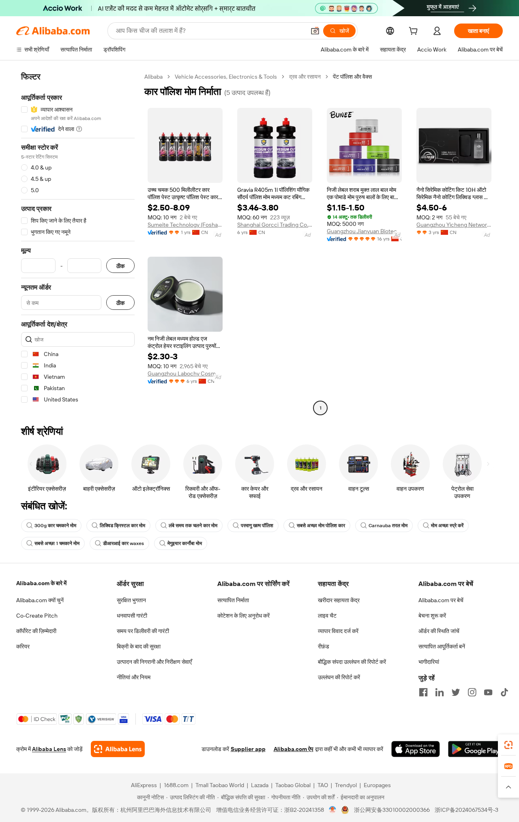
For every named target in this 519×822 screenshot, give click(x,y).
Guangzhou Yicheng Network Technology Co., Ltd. (453, 224)
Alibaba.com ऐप (293, 749)
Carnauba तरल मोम (388, 525)
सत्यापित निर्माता (233, 600)
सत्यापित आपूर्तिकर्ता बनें (441, 646)
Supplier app (248, 749)
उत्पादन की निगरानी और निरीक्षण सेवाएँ (154, 662)
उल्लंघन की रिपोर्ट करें (339, 677)
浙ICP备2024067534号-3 (466, 810)
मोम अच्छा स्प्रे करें (447, 525)
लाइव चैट (327, 615)
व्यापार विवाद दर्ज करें (338, 631)
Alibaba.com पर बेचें (440, 600)
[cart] (415, 32)
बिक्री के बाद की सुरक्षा (139, 646)
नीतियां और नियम (133, 677)
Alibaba (153, 76)
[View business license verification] (333, 810)
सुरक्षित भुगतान (131, 600)
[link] (508, 744)
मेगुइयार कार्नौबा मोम (184, 543)
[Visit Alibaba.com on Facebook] (423, 692)
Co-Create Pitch (37, 615)
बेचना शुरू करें (432, 615)
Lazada (259, 785)
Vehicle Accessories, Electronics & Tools (226, 76)
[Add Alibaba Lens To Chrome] (118, 749)
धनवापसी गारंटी (132, 615)
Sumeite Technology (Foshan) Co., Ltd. (185, 224)
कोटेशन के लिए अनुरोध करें (243, 615)
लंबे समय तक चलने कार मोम (193, 525)
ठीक (120, 265)
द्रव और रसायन (305, 76)
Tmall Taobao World (219, 785)
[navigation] (78, 243)
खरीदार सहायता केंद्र (339, 600)
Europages (377, 785)
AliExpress (144, 785)
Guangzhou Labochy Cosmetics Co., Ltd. (185, 373)
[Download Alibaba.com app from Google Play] (475, 749)
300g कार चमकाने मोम (55, 525)
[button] (315, 31)
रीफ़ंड (323, 646)
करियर (23, 646)
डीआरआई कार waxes (123, 543)
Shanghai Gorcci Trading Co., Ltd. (274, 224)
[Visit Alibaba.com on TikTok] (504, 692)
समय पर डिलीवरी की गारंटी (143, 631)
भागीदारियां (428, 662)
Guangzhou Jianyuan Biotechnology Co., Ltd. (364, 231)
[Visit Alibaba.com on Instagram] (472, 692)
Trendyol (346, 785)
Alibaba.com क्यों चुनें (40, 600)
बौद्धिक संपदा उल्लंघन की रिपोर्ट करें (352, 662)
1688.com (176, 785)
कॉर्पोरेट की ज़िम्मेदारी (36, 631)
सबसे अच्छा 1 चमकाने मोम (56, 543)
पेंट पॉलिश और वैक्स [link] (352, 76)
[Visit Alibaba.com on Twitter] (456, 692)
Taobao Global (293, 785)
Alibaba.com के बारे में (41, 583)
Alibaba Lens (49, 749)
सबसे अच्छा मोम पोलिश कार (321, 525)
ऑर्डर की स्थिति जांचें (438, 631)
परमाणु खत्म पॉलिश (257, 525)
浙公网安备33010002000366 (392, 810)
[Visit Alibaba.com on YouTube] (488, 692)
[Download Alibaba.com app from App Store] (415, 749)
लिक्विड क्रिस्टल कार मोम (122, 525)
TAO (322, 785)
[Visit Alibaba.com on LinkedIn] (439, 692)
